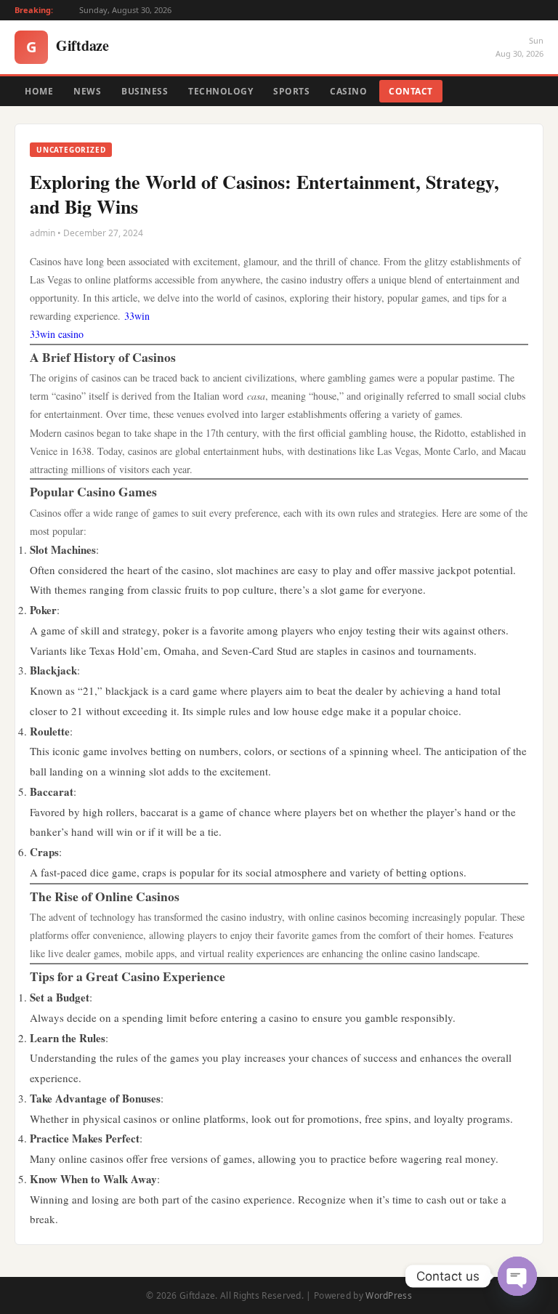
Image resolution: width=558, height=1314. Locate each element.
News (87, 91)
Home (39, 91)
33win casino (57, 334)
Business (144, 91)
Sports (291, 91)
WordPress (388, 1295)
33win (137, 316)
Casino (348, 91)
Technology (220, 91)
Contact (411, 91)
